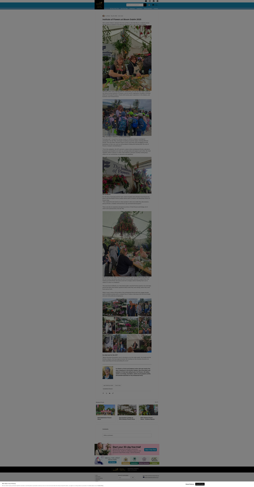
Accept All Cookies (200, 484)
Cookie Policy (100, 485)
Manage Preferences (190, 484)
